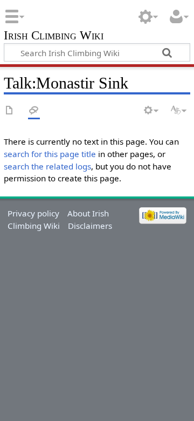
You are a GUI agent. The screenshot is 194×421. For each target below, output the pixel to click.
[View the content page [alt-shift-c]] (10, 111)
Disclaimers (90, 225)
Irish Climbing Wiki (53, 36)
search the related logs (47, 166)
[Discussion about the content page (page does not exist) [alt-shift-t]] (34, 111)
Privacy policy (33, 213)
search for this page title (50, 153)
